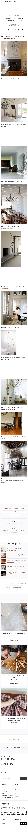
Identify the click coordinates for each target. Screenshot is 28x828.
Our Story (3, 787)
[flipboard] (5, 29)
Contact (3, 789)
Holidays (16, 511)
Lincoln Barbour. (8, 228)
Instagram (18, 789)
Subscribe (23, 823)
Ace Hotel (18, 437)
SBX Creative (10, 409)
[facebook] (8, 29)
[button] (20, 2)
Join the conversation (15, 587)
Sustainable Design (7, 508)
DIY (11, 511)
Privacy (3, 793)
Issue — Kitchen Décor (14, 15)
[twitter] (15, 29)
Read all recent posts (14, 739)
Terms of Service (5, 791)
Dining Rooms (6, 511)
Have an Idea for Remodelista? (7, 797)
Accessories (15, 508)
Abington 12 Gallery (9, 79)
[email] (18, 29)
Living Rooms (22, 511)
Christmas (13, 13)
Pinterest (18, 787)
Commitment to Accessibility (7, 795)
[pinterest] (12, 29)
